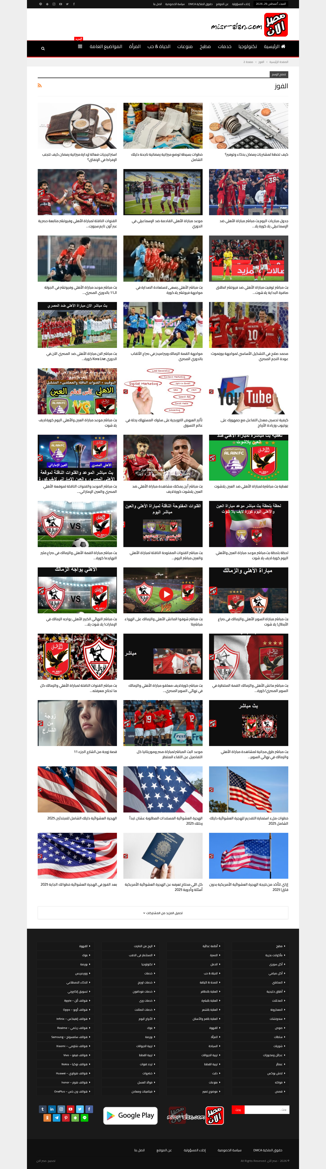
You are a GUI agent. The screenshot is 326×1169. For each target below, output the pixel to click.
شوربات (278, 1046)
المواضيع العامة (106, 46)
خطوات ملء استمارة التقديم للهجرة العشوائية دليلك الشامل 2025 (249, 821)
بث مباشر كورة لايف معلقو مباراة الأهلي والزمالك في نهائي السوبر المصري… (165, 688)
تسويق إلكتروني (78, 991)
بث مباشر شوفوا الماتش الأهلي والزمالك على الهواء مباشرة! (164, 621)
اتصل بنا (157, 4)
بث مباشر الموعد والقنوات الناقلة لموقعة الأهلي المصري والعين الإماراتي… (80, 489)
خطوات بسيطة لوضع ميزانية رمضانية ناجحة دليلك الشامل (167, 157)
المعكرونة (276, 1009)
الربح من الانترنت (143, 946)
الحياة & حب (158, 46)
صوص (279, 1028)
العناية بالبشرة (209, 1000)
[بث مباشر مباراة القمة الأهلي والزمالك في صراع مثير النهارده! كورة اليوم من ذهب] (77, 524)
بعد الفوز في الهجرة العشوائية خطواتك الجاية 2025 (79, 884)
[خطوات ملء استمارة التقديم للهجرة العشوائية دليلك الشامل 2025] (248, 789)
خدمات (224, 46)
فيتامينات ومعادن (141, 1091)
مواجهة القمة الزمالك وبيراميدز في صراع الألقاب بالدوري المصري (167, 356)
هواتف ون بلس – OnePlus (71, 1091)
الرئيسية (271, 46)
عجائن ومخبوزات (273, 1055)
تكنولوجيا (247, 46)
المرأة (135, 46)
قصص (279, 1091)
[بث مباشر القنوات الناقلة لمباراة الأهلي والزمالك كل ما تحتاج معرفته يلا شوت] (77, 657)
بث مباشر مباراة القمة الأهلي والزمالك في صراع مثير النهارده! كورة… (79, 555)
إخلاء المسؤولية (241, 4)
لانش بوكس (275, 1073)
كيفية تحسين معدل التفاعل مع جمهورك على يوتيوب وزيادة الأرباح (254, 423)
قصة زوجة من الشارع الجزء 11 (95, 751)
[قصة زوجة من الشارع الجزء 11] (77, 723)
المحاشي (277, 982)
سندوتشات (276, 1018)
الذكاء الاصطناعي (77, 982)
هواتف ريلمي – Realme (72, 1028)
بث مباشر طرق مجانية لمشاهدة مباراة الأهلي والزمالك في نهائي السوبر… (254, 754)
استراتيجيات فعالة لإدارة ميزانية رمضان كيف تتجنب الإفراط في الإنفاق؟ (79, 157)
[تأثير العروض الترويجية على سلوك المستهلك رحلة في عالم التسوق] (163, 391)
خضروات (147, 1073)
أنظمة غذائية (210, 946)
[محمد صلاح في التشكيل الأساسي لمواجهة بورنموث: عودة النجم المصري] (248, 325)
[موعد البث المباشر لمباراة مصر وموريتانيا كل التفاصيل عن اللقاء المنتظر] (163, 723)
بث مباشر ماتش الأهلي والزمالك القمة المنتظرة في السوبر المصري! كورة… (250, 688)
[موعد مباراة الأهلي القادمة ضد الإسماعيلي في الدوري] (163, 192)
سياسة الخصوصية (175, 4)
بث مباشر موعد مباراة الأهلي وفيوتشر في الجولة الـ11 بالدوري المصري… (80, 290)
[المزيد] (80, 46)
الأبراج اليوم (145, 1018)
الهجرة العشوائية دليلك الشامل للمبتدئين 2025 (82, 818)
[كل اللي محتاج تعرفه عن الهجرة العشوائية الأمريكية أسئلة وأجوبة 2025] (163, 856)
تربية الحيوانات (209, 1055)
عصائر (279, 1064)
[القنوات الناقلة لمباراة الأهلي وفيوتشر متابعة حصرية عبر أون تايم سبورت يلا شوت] (77, 192)
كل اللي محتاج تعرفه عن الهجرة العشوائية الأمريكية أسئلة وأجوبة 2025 (164, 887)
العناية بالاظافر (209, 991)
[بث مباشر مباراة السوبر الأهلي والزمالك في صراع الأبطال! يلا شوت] (248, 590)
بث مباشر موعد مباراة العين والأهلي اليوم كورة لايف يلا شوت (78, 423)
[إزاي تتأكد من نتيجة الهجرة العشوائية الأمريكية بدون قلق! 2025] (248, 856)
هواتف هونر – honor (75, 1082)
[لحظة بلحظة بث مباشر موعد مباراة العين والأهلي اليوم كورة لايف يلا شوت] (248, 524)
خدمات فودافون (142, 991)
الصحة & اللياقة (209, 982)
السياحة (213, 1046)
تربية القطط (211, 1064)
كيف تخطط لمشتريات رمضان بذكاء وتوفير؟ (256, 154)
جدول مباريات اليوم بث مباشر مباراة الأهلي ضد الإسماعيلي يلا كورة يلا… (254, 223)
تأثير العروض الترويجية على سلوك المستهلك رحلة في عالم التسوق (164, 423)
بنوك (149, 1028)
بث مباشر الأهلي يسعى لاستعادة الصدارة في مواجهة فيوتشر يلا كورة (169, 290)
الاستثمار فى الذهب (140, 955)
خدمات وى (145, 1000)
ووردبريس (81, 973)
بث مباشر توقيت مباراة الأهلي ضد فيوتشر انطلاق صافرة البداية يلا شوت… (252, 290)
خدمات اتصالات (143, 1009)
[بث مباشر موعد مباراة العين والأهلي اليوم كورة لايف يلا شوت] (77, 391)
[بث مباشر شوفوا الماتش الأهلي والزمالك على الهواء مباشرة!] (163, 590)
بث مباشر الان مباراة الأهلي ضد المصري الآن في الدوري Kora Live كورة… (81, 356)
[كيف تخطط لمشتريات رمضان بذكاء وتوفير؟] (248, 126)
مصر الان (42, 1161)
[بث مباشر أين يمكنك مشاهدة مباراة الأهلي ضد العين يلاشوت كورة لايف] (163, 458)
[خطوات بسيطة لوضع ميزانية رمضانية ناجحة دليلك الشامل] (163, 126)
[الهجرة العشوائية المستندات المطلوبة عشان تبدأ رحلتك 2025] (163, 789)
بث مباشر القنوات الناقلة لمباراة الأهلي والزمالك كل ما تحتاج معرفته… (78, 688)
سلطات (278, 1037)
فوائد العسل (144, 1082)
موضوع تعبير (210, 1091)
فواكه (279, 1082)
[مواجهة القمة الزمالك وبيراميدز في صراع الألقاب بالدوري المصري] (163, 325)
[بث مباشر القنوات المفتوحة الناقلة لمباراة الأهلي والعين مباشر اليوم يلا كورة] (163, 524)
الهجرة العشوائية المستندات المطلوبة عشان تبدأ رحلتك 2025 (166, 821)
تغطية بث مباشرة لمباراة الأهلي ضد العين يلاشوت (251, 486)
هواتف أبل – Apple (76, 1000)
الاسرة (214, 955)
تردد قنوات (146, 1064)
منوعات (185, 46)
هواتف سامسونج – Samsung (69, 1037)
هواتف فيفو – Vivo (75, 1055)
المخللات (277, 1000)
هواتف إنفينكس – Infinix (72, 1018)
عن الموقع (222, 4)
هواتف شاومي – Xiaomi (72, 1046)
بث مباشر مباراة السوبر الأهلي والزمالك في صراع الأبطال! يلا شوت (253, 621)
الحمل (214, 964)
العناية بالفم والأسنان (205, 1018)
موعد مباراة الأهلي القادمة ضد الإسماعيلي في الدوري (167, 223)
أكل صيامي (275, 973)
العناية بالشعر (210, 1009)
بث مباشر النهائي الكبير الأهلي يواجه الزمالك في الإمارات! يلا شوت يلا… (81, 621)
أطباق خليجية (275, 991)
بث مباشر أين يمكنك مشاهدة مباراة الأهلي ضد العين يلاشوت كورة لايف (167, 489)
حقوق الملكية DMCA (200, 4)
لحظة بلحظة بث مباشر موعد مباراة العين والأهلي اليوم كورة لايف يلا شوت (252, 555)
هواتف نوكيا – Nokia (75, 1064)
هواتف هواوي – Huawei (72, 1073)
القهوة (213, 1028)
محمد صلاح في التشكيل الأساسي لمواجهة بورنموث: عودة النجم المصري (249, 356)
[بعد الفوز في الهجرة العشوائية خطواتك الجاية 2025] (77, 856)
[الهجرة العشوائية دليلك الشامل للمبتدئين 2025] (77, 789)
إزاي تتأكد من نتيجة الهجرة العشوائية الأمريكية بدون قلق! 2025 (248, 887)
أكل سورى (276, 964)
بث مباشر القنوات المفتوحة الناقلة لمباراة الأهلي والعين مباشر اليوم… (166, 555)
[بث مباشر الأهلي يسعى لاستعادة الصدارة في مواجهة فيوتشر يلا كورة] (163, 259)
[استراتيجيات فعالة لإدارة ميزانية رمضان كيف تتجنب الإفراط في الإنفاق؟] (77, 126)
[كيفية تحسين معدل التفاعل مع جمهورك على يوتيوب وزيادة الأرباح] (248, 391)
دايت (215, 1073)
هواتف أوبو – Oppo (75, 1009)
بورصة (148, 1037)
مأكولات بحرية (274, 955)
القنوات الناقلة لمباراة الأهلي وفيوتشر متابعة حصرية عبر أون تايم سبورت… (77, 223)
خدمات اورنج (145, 982)
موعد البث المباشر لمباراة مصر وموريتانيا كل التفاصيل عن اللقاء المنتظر (170, 754)
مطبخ (205, 46)
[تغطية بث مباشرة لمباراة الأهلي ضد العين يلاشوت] (248, 458)
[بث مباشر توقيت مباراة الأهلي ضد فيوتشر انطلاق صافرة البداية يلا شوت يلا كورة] (248, 259)
